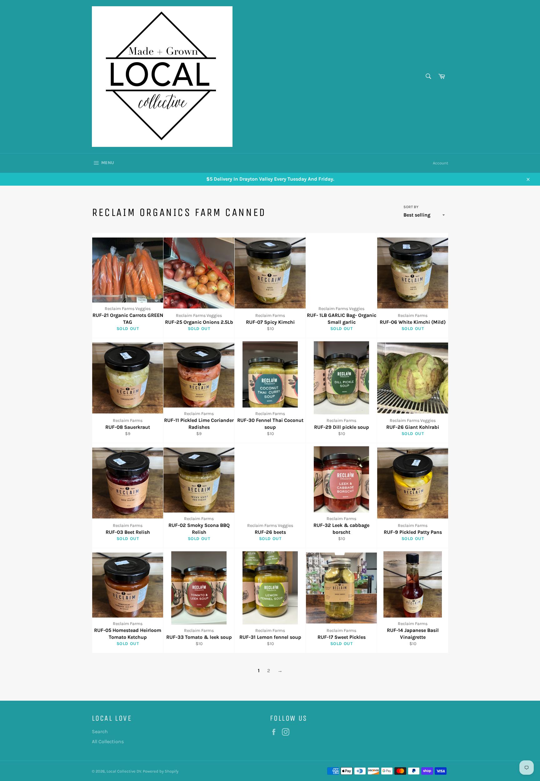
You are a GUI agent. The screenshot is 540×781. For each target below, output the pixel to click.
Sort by (410, 207)
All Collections (108, 741)
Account (440, 163)
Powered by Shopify (160, 771)
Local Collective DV (124, 771)
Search (100, 731)
